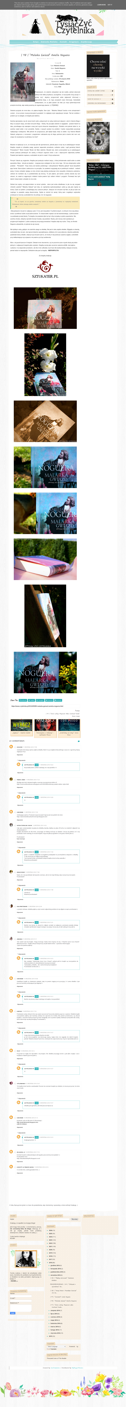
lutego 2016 (55, 1330)
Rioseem (19, 747)
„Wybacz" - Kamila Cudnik (21, 733)
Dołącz (36, 42)
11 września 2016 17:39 (31, 812)
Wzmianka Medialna (49, 42)
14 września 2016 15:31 (46, 922)
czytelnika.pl (29, 765)
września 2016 (56, 1275)
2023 (50, 1240)
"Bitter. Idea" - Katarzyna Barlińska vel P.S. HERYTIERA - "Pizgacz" (100, 167)
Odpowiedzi (21, 760)
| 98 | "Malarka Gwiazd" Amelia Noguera (63, 1301)
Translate (53, 1349)
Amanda (19, 939)
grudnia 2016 (55, 1265)
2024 (50, 1237)
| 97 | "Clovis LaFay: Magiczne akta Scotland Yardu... (61, 1306)
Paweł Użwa (21, 780)
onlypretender (22, 906)
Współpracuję (86, 42)
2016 (50, 1263)
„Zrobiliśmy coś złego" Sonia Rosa (68, 734)
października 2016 (57, 1272)
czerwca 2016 (55, 1317)
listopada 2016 (56, 1269)
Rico (18, 1051)
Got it (110, 5)
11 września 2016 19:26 (46, 797)
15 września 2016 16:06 (31, 979)
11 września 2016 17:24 (33, 780)
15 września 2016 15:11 (30, 939)
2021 (50, 1246)
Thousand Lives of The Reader (56, 1358)
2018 (50, 1256)
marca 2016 (55, 1327)
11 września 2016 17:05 (30, 747)
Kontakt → (14, 1281)
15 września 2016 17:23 (29, 1011)
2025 (50, 1233)
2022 (50, 1243)
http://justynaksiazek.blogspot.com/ (27, 1122)
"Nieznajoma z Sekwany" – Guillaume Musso (45, 734)
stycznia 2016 (56, 1333)
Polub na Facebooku (95, 95)
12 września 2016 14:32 (40, 825)
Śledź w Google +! (94, 99)
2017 (50, 1259)
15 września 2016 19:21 (33, 1083)
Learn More (101, 5)
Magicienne (21, 872)
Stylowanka (21, 1084)
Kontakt (63, 42)
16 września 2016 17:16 (32, 1152)
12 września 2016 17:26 (46, 852)
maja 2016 (54, 1320)
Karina (19, 1011)
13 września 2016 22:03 (35, 906)
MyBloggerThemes (77, 1368)
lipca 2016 (54, 1314)
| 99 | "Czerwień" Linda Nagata (60, 1297)
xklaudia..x (21, 1152)
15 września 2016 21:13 (31, 1118)
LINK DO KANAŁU (22, 1124)
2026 (50, 1230)
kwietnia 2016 (56, 1323)
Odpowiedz (20, 754)
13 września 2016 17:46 (32, 872)
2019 (50, 1253)
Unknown (20, 812)
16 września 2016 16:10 (46, 1137)
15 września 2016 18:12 (28, 1051)
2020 (50, 1250)
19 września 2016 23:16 (41, 1167)
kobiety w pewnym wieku (25, 1167)
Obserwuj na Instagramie (97, 103)
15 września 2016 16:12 (46, 996)
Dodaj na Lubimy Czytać (96, 91)
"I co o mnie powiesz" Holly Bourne (99, 178)
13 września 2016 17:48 (46, 890)
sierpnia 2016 (55, 1310)
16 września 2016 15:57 (46, 1032)
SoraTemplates (55, 1368)
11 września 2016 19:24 (46, 765)
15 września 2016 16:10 (46, 958)
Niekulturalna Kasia (24, 825)
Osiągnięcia (74, 42)
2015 (50, 1336)
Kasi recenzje (21, 839)
